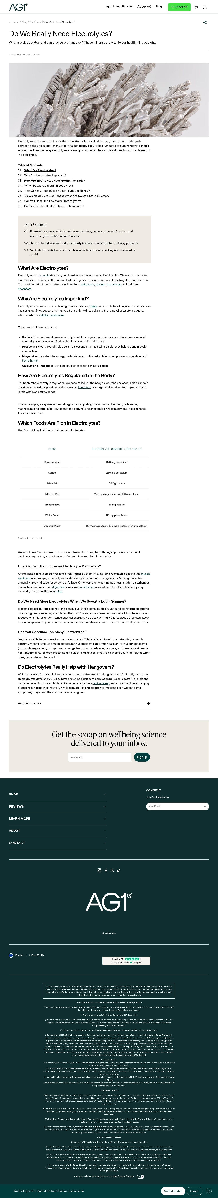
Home (16, 22)
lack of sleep (101, 683)
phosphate (24, 289)
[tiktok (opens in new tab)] (118, 870)
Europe (194, 1191)
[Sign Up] (205, 806)
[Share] (205, 22)
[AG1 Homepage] (109, 902)
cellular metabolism (51, 315)
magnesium (114, 284)
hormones (84, 387)
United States (173, 1191)
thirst (59, 591)
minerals (44, 275)
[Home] (18, 7)
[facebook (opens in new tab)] (106, 870)
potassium (87, 284)
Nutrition (34, 22)
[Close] (209, 1191)
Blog (24, 22)
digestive (58, 587)
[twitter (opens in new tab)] (112, 870)
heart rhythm (30, 360)
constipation (86, 587)
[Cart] (196, 7)
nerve (93, 306)
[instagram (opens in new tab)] (99, 870)
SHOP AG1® (179, 7)
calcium (100, 284)
